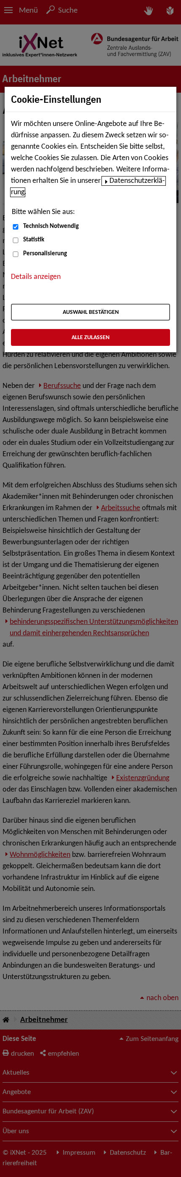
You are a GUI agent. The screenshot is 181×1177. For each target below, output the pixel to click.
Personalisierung (45, 254)
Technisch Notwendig (51, 226)
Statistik (33, 240)
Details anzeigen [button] (36, 277)
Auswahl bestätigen (91, 312)
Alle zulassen (90, 337)
